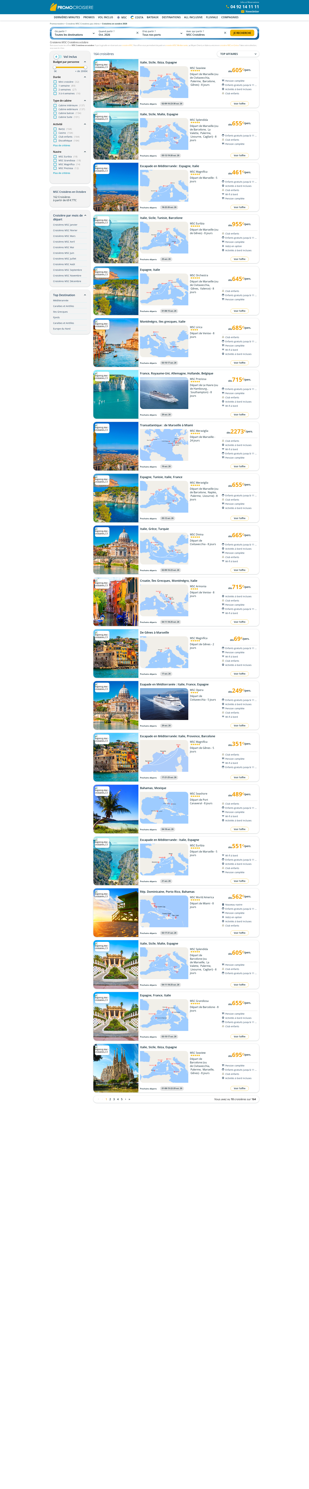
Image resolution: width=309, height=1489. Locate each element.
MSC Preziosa (69, 168)
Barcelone (209, 81)
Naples (212, 492)
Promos (89, 17)
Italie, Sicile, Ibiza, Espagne (158, 62)
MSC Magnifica (69, 164)
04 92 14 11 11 (244, 7)
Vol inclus (105, 17)
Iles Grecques (60, 311)
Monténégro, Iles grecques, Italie (162, 321)
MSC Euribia (68, 156)
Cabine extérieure (72, 109)
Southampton (199, 392)
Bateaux (153, 17)
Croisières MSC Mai (63, 247)
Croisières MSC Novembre (67, 275)
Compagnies (230, 17)
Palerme (196, 81)
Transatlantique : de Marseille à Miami (166, 425)
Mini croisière (69, 81)
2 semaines (68, 89)
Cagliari (207, 136)
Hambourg (200, 388)
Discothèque (69, 140)
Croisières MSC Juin (63, 252)
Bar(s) (65, 128)
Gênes (194, 85)
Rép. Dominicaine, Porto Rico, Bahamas (167, 892)
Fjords (56, 317)
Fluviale (212, 17)
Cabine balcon (70, 113)
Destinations (171, 17)
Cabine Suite (69, 117)
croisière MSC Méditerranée (176, 45)
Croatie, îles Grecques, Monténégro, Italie (168, 581)
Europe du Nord (61, 328)
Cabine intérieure (72, 105)
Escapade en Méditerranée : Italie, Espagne (169, 840)
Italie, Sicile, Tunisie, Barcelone (161, 218)
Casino (66, 132)
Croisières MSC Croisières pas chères (83, 23)
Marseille (199, 962)
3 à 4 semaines (69, 93)
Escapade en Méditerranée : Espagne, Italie (169, 166)
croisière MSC (127, 45)
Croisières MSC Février (65, 230)
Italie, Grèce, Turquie (154, 529)
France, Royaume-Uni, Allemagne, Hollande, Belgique (176, 373)
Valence (205, 288)
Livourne (196, 136)
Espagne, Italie (150, 270)
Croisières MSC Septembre (67, 269)
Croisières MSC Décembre (67, 281)
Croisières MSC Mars (64, 236)
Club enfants (69, 136)
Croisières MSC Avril (64, 241)
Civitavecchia (201, 77)
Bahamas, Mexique (153, 788)
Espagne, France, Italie (155, 995)
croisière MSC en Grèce (229, 45)
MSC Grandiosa (70, 160)
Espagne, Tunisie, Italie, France (161, 477)
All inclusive (193, 17)
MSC (124, 17)
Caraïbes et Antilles (63, 306)
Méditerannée (60, 300)
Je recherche (242, 33)
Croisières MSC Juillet (64, 258)
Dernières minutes (67, 17)
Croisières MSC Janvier (65, 224)
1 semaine (67, 85)
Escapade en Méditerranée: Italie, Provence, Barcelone (177, 736)
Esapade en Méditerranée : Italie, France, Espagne (174, 684)
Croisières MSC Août (64, 264)
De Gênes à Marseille (154, 632)
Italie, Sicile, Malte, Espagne (159, 114)
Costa (139, 17)
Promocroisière (57, 23)
